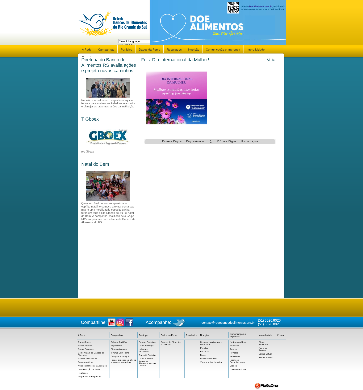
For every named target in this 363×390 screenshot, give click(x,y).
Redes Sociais (265, 357)
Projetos (204, 348)
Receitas (204, 351)
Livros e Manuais (208, 358)
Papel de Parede (263, 349)
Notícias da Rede (238, 342)
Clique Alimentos (119, 349)
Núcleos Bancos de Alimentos (92, 366)
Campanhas (106, 49)
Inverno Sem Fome (120, 353)
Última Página (249, 141)
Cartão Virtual (265, 354)
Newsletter (235, 356)
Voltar (272, 60)
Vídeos (233, 366)
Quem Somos (84, 342)
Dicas (202, 355)
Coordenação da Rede (89, 369)
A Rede (87, 49)
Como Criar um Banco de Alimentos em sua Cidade (147, 362)
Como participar (85, 362)
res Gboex (87, 151)
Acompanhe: (158, 322)
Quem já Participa (147, 355)
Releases (234, 345)
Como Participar (146, 345)
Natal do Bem (95, 164)
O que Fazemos (85, 349)
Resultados (174, 49)
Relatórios (83, 373)
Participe (126, 49)
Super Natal (116, 345)
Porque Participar (147, 342)
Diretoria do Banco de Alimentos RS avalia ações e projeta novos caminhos (108, 65)
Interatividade (256, 49)
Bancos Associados (87, 358)
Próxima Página (226, 141)
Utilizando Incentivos (144, 350)
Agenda (234, 349)
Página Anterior (195, 141)
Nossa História (85, 345)
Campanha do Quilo (120, 356)
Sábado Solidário (119, 342)
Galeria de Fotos (238, 369)
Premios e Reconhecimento (238, 361)
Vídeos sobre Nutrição (211, 362)
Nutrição (193, 49)
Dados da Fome (149, 49)
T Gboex (90, 119)
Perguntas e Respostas (89, 376)
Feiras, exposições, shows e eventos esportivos (123, 361)
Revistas (234, 353)
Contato (281, 335)
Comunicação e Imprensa (223, 49)
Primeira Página (172, 141)
